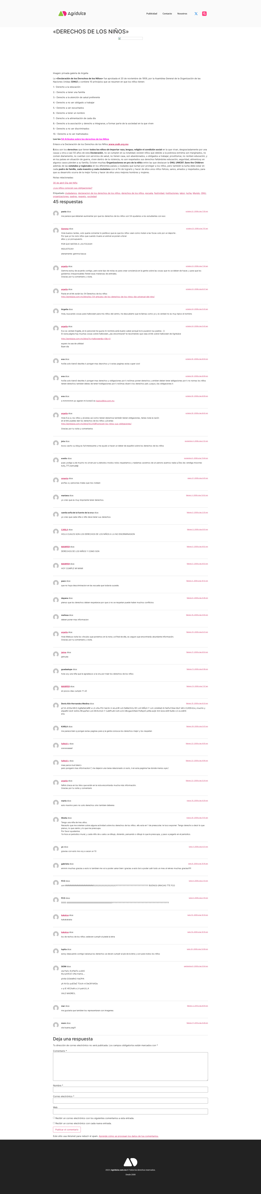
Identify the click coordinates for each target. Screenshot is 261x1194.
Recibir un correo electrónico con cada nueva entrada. (83, 1123)
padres (73, 196)
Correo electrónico (63, 1096)
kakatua (65, 915)
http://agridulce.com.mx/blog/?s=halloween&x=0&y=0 (86, 338)
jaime (63, 652)
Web (55, 1107)
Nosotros (182, 13)
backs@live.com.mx (105, 401)
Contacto (167, 13)
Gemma (65, 229)
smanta (64, 478)
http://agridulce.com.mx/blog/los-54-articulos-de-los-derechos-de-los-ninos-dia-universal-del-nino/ (108, 296)
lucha (189, 193)
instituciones (172, 193)
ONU (203, 193)
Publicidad (151, 13)
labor (182, 193)
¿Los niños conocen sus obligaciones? (72, 188)
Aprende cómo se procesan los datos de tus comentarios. (129, 1136)
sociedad (92, 196)
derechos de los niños (132, 193)
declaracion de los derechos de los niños (99, 193)
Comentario (60, 1051)
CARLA (64, 529)
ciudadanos (71, 193)
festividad (159, 193)
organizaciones (61, 196)
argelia (64, 266)
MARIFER (65, 547)
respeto (82, 196)
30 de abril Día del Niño (65, 182)
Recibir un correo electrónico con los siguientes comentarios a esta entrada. (94, 1118)
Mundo (196, 193)
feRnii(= (65, 743)
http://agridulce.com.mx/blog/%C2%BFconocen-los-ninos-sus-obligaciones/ (96, 424)
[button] (204, 13)
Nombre (58, 1085)
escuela (149, 193)
